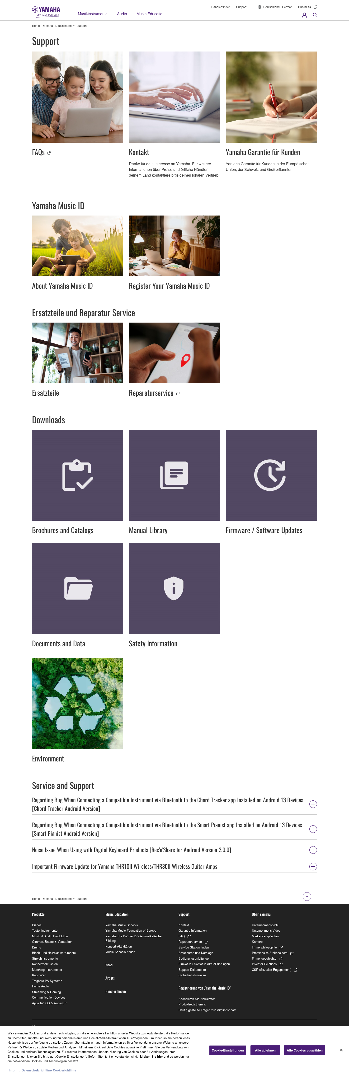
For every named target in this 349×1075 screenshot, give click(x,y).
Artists (110, 978)
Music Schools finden (120, 951)
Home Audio (40, 986)
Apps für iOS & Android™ (49, 1003)
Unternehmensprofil (265, 925)
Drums (36, 947)
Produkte (38, 914)
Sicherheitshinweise (192, 975)
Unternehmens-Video (266, 930)
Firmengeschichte (264, 958)
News (109, 964)
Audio (122, 13)
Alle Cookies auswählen (305, 1050)
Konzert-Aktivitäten (118, 946)
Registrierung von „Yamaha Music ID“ (205, 988)
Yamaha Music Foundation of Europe (130, 930)
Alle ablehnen (265, 1050)
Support (241, 7)
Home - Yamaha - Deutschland (52, 25)
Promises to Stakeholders (270, 952)
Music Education (151, 13)
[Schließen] (341, 1050)
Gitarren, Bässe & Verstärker (52, 941)
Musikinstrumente (93, 13)
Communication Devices (49, 997)
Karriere (257, 941)
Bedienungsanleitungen (194, 958)
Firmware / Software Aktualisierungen (204, 964)
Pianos (37, 925)
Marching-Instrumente (47, 969)
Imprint (14, 1070)
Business (304, 7)
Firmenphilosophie (264, 947)
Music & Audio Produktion (50, 936)
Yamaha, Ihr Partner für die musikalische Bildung (133, 938)
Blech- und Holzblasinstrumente (54, 952)
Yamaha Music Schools (121, 925)
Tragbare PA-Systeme (47, 980)
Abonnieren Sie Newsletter (197, 998)
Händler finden (221, 7)
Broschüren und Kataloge (196, 952)
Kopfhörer (38, 975)
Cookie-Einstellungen (228, 1050)
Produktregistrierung (192, 1004)
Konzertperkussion (45, 964)
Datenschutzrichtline (37, 1070)
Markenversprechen (265, 936)
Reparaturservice (190, 941)
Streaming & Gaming (46, 992)
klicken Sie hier (151, 1056)
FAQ (182, 936)
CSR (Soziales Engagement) (271, 969)
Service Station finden (194, 947)
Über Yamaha (261, 914)
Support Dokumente (192, 969)
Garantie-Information (193, 930)
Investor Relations (264, 964)
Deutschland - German (277, 7)
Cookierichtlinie (64, 1070)
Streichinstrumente (45, 958)
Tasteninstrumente (44, 930)
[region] (174, 1050)
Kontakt (184, 925)
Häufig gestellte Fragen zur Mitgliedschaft (207, 1010)
